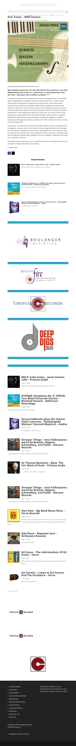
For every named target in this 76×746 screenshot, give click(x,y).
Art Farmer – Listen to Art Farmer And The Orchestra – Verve (42, 574)
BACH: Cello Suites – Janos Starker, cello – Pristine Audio (40, 164)
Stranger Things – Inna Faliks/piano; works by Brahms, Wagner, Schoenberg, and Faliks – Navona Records (44, 443)
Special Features (14, 705)
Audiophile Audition (16, 20)
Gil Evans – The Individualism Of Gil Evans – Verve (43, 553)
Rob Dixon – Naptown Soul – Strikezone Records (39, 535)
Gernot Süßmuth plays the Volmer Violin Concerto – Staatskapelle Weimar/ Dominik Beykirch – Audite (43, 202)
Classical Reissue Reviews (17, 696)
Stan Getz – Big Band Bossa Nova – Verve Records (43, 512)
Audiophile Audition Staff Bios (19, 734)
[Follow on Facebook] (9, 153)
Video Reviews (13, 699)
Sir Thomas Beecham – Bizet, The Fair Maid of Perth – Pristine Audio (43, 464)
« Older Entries (13, 591)
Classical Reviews (14, 687)
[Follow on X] (13, 153)
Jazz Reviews (13, 690)
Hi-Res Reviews (14, 693)
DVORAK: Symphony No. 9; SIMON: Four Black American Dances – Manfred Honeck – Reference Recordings (43, 183)
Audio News (13, 711)
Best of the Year (14, 714)
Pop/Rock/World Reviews (17, 702)
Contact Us (12, 717)
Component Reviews (15, 708)
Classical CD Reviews (41, 20)
